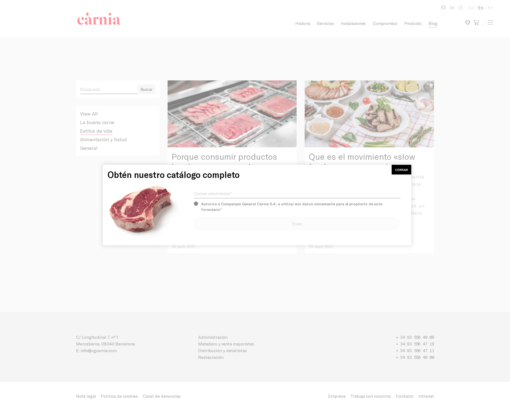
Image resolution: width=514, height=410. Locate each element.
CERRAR (401, 170)
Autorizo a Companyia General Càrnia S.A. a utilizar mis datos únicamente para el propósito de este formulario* (291, 207)
